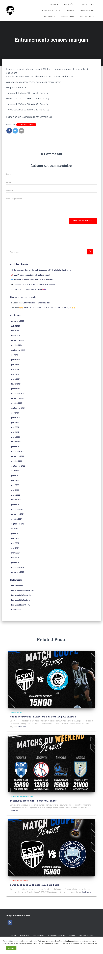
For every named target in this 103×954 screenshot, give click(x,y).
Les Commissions (87, 11)
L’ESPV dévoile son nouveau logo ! (37, 303)
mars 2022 (15, 495)
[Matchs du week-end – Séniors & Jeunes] (51, 763)
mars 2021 (15, 553)
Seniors (69, 11)
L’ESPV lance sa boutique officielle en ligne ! (31, 275)
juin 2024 (15, 365)
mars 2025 (15, 336)
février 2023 (16, 442)
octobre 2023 (16, 403)
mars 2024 (15, 379)
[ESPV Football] (10, 10)
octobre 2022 (16, 461)
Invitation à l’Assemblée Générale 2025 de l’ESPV (33, 280)
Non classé (16, 610)
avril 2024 (15, 374)
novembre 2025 (17, 321)
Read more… (22, 726)
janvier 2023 (16, 447)
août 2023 (15, 413)
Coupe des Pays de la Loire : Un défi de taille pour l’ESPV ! (43, 716)
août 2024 (15, 355)
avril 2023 (15, 432)
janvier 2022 (16, 505)
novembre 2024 (17, 340)
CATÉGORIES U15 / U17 (50, 11)
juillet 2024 (15, 360)
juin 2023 (15, 423)
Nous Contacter (87, 17)
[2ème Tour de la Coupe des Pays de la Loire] (51, 848)
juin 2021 (15, 538)
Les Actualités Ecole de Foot (22, 590)
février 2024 (16, 384)
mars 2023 (15, 437)
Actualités (68, 4)
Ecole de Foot (86, 4)
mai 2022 (15, 485)
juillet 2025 (15, 326)
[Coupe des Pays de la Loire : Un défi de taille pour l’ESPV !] (51, 679)
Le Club (53, 4)
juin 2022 (15, 480)
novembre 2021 (17, 514)
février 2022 (16, 500)
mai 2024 (15, 369)
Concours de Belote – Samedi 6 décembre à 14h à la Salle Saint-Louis (42, 270)
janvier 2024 (16, 389)
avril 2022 (15, 490)
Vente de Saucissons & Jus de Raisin (26, 289)
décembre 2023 (17, 394)
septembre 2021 (18, 524)
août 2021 (15, 529)
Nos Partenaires (67, 17)
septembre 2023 (18, 408)
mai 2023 (15, 427)
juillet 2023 (15, 418)
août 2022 (15, 471)
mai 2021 (15, 543)
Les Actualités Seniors (26, 124)
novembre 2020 (17, 572)
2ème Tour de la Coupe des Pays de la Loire (34, 884)
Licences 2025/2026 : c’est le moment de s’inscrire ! (34, 285)
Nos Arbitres (49, 17)
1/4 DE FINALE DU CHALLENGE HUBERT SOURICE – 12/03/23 (47, 308)
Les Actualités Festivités (21, 595)
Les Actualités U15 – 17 (20, 605)
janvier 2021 (16, 562)
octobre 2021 (16, 519)
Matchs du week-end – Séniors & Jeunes (33, 800)
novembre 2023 (17, 398)
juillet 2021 (15, 533)
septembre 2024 (18, 350)
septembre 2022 (18, 466)
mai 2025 (15, 331)
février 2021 (16, 558)
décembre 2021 (17, 509)
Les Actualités (17, 586)
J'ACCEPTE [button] (11, 948)
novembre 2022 (17, 456)
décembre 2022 (17, 451)
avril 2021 (15, 548)
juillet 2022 (15, 476)
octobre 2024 (16, 345)
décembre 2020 (17, 567)
